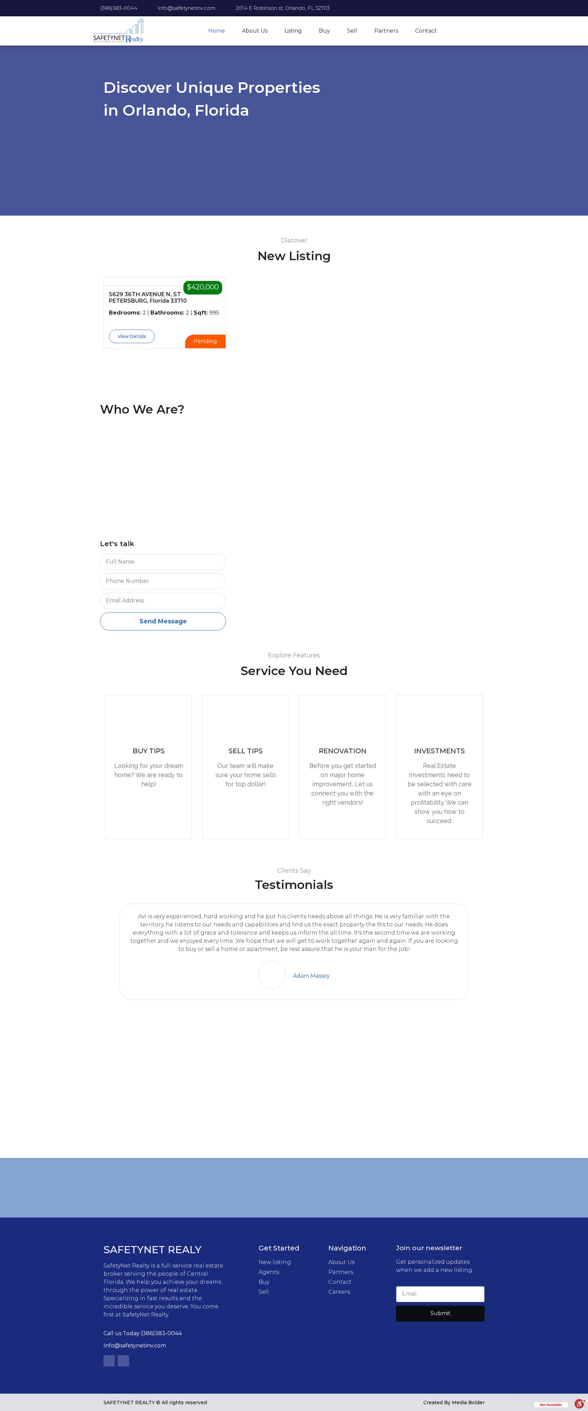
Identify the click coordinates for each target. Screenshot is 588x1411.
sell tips (246, 751)
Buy (324, 31)
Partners (386, 31)
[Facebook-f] (109, 1360)
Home (216, 31)
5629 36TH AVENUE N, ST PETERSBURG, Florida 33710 (148, 297)
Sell (352, 31)
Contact (426, 31)
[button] (132, 336)
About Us (254, 31)
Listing (293, 31)
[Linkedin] (123, 1360)
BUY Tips (149, 751)
